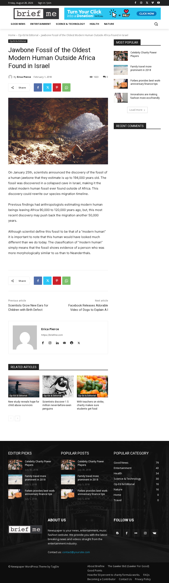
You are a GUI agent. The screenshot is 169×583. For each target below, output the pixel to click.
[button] (156, 24)
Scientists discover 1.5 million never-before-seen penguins (56, 405)
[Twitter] (147, 3)
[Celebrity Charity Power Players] (121, 56)
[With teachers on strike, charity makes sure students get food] (92, 386)
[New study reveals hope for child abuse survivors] (23, 386)
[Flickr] (136, 533)
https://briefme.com (52, 334)
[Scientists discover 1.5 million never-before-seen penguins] (58, 386)
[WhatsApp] (66, 87)
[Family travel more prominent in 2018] (121, 70)
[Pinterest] (57, 87)
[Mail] (64, 342)
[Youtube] (158, 3)
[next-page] (17, 418)
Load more (135, 110)
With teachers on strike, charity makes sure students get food (90, 405)
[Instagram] (141, 3)
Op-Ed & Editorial (28, 35)
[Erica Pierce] (11, 77)
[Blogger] (117, 533)
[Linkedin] (57, 342)
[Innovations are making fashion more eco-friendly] (121, 98)
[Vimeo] (152, 3)
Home (11, 35)
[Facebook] (135, 3)
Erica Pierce (24, 76)
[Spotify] (71, 342)
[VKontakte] (154, 533)
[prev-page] (10, 418)
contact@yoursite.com (76, 552)
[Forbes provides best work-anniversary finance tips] (121, 84)
